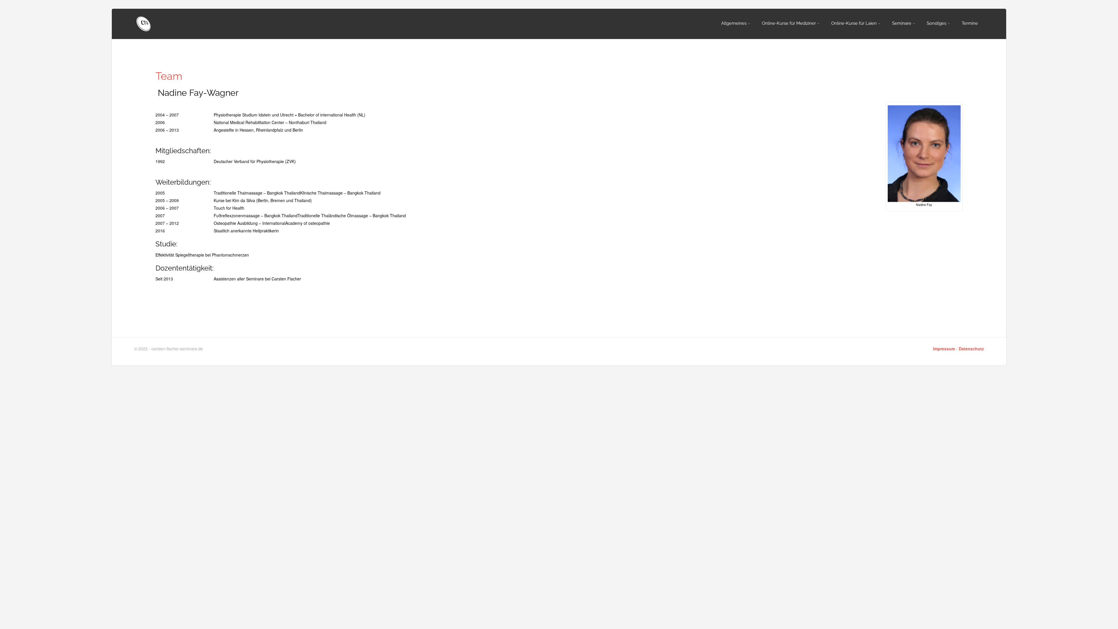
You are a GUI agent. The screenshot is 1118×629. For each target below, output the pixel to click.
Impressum (944, 348)
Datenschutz (971, 348)
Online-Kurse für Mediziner (789, 23)
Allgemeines (733, 23)
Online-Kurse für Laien (854, 23)
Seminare (901, 23)
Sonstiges (936, 23)
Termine (970, 23)
